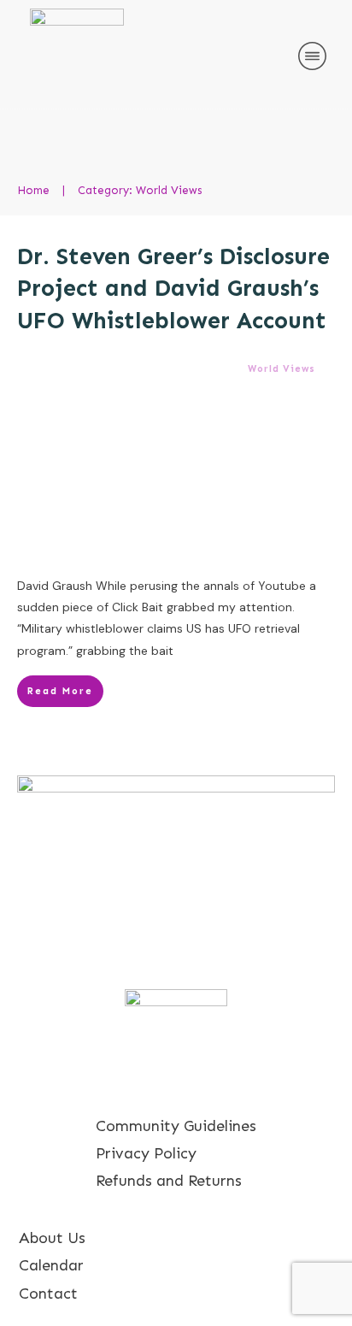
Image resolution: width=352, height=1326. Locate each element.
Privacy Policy (146, 1153)
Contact (48, 1293)
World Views (281, 368)
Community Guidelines (176, 1126)
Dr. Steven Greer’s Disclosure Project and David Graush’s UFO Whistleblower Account (173, 289)
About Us (52, 1238)
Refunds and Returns (169, 1180)
